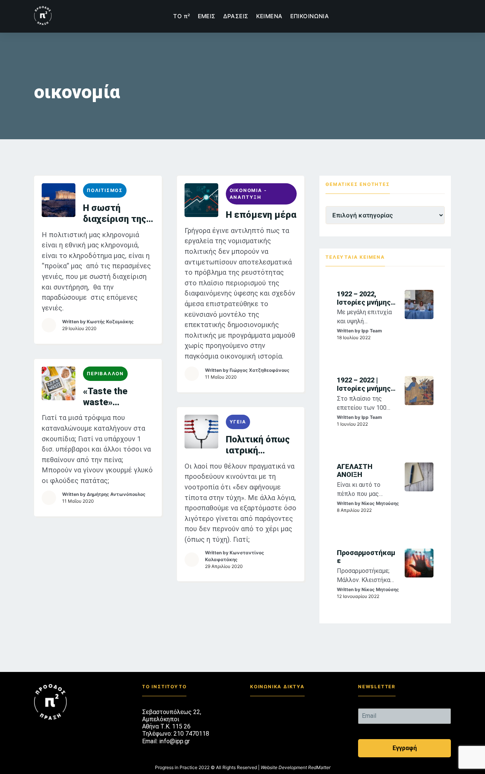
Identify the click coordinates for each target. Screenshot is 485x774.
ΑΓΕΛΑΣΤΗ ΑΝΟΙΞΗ (354, 471)
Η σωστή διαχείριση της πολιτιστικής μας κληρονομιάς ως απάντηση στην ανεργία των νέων (118, 214)
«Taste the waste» (105, 396)
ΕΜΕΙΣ (207, 16)
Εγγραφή (405, 748)
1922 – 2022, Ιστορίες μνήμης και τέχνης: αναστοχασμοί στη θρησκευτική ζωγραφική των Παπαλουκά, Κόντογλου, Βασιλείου (365, 298)
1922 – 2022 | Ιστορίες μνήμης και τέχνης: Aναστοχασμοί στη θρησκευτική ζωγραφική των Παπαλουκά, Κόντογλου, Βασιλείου (365, 384)
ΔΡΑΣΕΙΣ (236, 16)
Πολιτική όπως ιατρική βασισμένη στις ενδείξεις (259, 445)
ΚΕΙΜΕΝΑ (269, 16)
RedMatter (319, 767)
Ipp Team (371, 331)
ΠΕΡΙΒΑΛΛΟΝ (105, 373)
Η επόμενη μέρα (261, 214)
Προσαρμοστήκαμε (366, 557)
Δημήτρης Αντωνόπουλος (116, 494)
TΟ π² (181, 16)
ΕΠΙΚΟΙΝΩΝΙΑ (309, 16)
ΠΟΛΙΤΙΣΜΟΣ (105, 190)
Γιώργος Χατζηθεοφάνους (259, 370)
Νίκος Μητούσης (380, 503)
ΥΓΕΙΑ (238, 422)
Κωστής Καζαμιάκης (110, 321)
